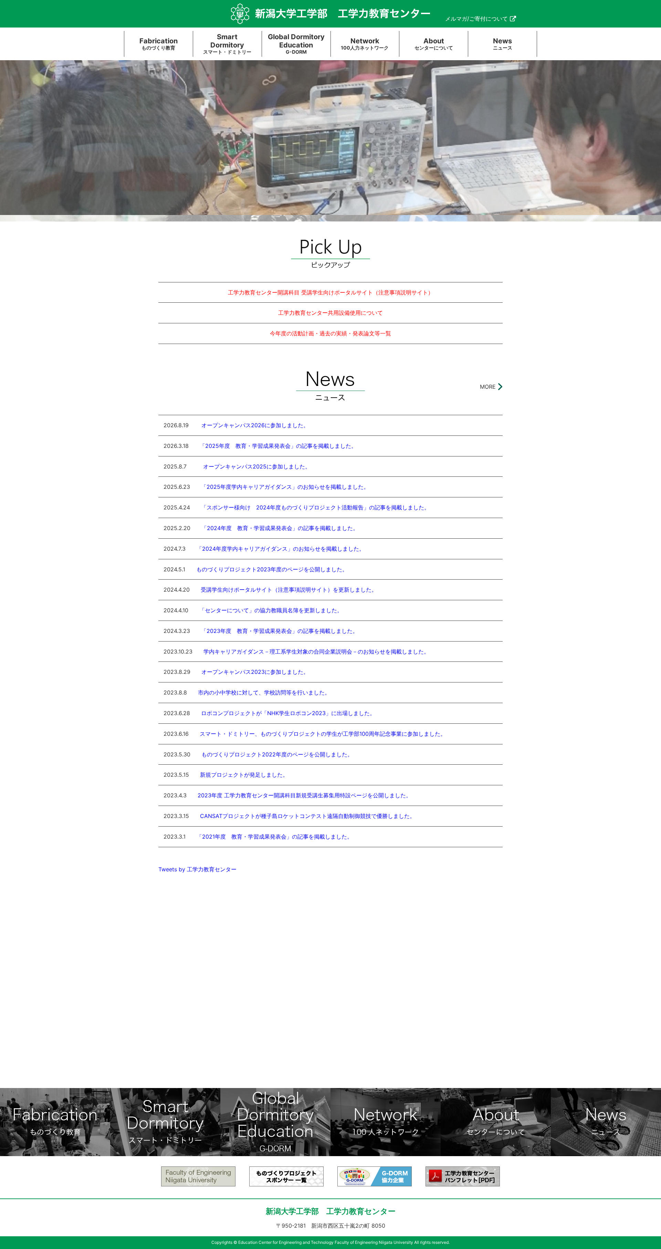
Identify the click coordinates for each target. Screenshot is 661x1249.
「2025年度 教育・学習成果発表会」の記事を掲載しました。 (278, 445)
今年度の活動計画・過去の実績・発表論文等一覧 (330, 333)
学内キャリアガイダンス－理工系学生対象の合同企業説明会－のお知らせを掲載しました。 (316, 651)
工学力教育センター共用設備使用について (330, 312)
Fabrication (158, 44)
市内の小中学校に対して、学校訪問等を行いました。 (264, 692)
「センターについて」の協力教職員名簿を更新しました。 (271, 610)
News (502, 44)
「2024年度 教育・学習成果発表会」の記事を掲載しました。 (279, 528)
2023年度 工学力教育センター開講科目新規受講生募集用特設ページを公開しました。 (304, 795)
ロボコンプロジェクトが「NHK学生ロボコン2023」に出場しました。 (288, 713)
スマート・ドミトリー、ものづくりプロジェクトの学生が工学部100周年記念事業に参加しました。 (323, 733)
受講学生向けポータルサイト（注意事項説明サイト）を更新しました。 (289, 589)
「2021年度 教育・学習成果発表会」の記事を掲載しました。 (275, 836)
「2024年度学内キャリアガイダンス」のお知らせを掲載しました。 (281, 548)
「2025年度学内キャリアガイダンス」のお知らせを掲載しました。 (285, 486)
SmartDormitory (227, 44)
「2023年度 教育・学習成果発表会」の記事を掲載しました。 (279, 630)
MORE (488, 386)
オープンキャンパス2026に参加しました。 (254, 425)
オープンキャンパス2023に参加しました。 (255, 671)
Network (365, 44)
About (434, 44)
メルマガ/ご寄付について (476, 18)
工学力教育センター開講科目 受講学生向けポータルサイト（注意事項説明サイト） (330, 292)
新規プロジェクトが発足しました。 (244, 774)
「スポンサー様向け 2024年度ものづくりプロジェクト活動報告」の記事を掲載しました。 (315, 507)
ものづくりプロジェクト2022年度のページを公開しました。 (277, 754)
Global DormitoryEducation (296, 44)
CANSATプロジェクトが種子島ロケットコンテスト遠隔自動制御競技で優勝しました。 (307, 815)
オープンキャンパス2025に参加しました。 (254, 466)
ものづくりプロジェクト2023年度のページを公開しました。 (272, 569)
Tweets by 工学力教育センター (197, 869)
